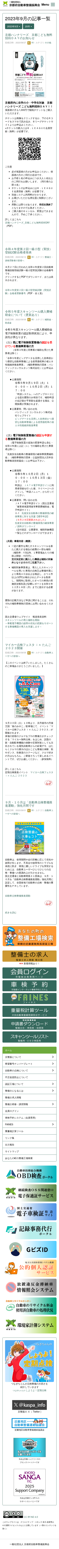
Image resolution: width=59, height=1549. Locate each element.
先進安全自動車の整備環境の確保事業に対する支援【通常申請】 (34, 514)
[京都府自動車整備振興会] (21, 4)
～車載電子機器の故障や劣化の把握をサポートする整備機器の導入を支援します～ (29, 625)
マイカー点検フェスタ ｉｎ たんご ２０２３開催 (28, 646)
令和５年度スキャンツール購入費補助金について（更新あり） (28, 313)
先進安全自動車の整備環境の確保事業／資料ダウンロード (34, 524)
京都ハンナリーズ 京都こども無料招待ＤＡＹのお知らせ (28, 36)
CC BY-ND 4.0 (31, 1516)
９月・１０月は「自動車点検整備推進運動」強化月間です (28, 803)
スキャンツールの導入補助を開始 (22, 620)
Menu (45, 4)
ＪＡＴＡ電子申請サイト (36, 485)
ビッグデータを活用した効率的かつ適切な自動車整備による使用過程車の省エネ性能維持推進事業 (34, 422)
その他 (48, 42)
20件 (28, 26)
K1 (32, 42)
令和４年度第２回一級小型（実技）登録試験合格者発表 (28, 250)
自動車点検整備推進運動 (17, 895)
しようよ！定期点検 (29, 1390)
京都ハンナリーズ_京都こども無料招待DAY (27, 222)
